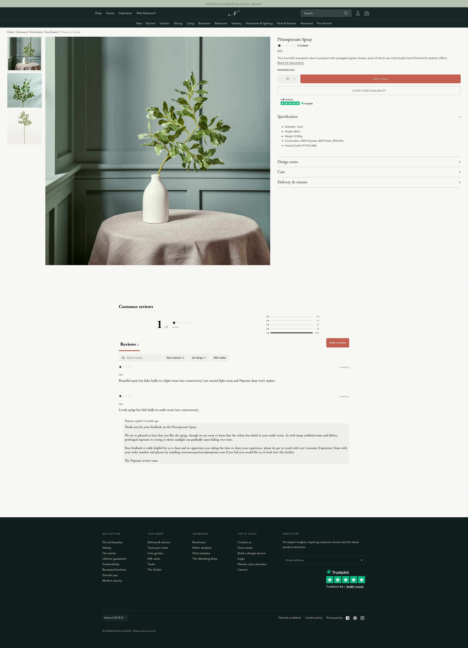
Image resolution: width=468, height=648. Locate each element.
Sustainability (110, 564)
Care (281, 172)
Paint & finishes (286, 23)
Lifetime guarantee (114, 558)
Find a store (245, 547)
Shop (98, 13)
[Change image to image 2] (24, 90)
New (139, 23)
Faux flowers (51, 31)
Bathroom (221, 23)
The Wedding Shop (205, 558)
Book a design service (252, 553)
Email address (293, 555)
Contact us (244, 542)
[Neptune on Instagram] (362, 619)
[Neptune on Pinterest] (355, 619)
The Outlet (154, 569)
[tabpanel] (234, 410)
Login (241, 558)
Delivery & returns (292, 182)
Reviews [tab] (129, 344)
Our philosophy (112, 542)
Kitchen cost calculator (252, 564)
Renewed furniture (114, 569)
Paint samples (201, 553)
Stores (110, 13)
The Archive (324, 23)
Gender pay (110, 575)
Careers (243, 569)
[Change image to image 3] (24, 127)
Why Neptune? (146, 13)
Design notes (288, 162)
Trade (151, 564)
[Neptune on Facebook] (347, 619)
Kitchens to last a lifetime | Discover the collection (233, 3)
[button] (292, 317)
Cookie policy (313, 617)
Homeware (21, 31)
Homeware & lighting (259, 23)
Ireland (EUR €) (113, 617)
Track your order (158, 547)
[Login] (358, 13)
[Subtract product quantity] (295, 79)
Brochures (199, 542)
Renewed (307, 23)
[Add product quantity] (281, 79)
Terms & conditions (289, 617)
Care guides (155, 553)
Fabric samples (202, 547)
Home (10, 31)
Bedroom (204, 23)
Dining (178, 23)
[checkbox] (220, 357)
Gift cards (154, 558)
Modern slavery (112, 580)
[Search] (345, 13)
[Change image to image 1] (24, 53)
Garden (164, 23)
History (106, 547)
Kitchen (150, 23)
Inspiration (125, 13)
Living (190, 23)
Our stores (109, 553)
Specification (288, 116)
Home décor (36, 31)
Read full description (291, 62)
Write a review (337, 342)
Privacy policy (335, 617)
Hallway (236, 23)
